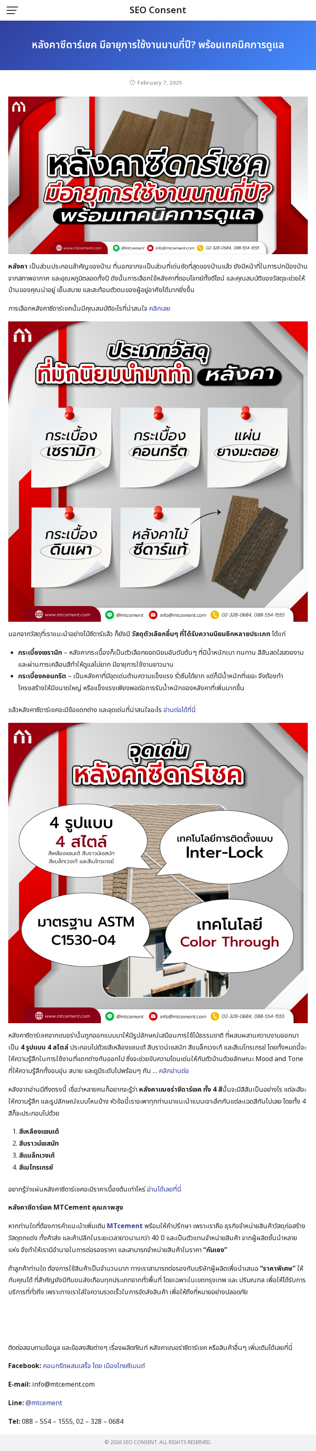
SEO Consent (158, 10)
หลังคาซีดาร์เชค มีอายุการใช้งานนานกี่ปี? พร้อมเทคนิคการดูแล (158, 45)
